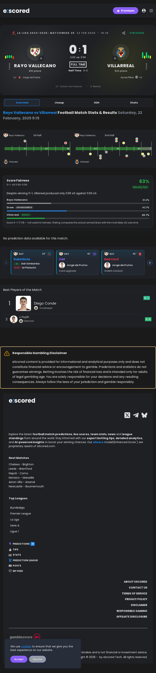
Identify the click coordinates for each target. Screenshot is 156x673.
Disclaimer (139, 605)
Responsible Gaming (132, 611)
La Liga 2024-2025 (32, 33)
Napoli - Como (18, 473)
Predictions (23, 543)
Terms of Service (134, 593)
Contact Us (138, 587)
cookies (26, 646)
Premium (127, 11)
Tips (15, 549)
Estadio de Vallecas (71, 86)
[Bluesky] (144, 415)
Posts (17, 565)
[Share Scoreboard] (123, 33)
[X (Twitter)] (127, 415)
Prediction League (25, 560)
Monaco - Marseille (21, 478)
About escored (135, 581)
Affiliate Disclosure (131, 616)
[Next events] (150, 263)
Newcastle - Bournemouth (26, 486)
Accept (18, 659)
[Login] (144, 11)
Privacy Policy (136, 599)
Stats (17, 554)
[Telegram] (136, 415)
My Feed (18, 571)
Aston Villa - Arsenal (22, 482)
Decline (37, 659)
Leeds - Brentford (20, 469)
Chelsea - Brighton (21, 464)
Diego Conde (45, 303)
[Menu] (151, 10)
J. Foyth (24, 317)
